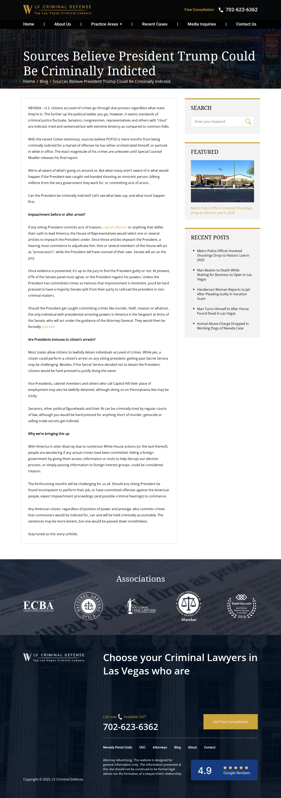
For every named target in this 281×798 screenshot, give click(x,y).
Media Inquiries (202, 24)
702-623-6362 (130, 726)
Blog (177, 747)
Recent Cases (154, 24)
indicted (47, 326)
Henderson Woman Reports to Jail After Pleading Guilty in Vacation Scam (223, 294)
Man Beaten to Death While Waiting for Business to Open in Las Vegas (224, 274)
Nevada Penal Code (117, 747)
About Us (62, 24)
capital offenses (114, 227)
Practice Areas (104, 24)
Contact (209, 747)
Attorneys (160, 747)
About (192, 747)
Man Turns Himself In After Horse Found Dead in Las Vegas (223, 311)
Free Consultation (199, 10)
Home (28, 24)
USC (142, 747)
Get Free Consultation (230, 721)
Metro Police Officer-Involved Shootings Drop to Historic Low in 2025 (221, 210)
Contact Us (246, 24)
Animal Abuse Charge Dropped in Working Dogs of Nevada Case (223, 325)
